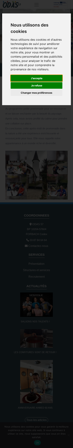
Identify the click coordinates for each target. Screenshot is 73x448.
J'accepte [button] (36, 78)
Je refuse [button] (36, 85)
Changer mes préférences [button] (36, 92)
